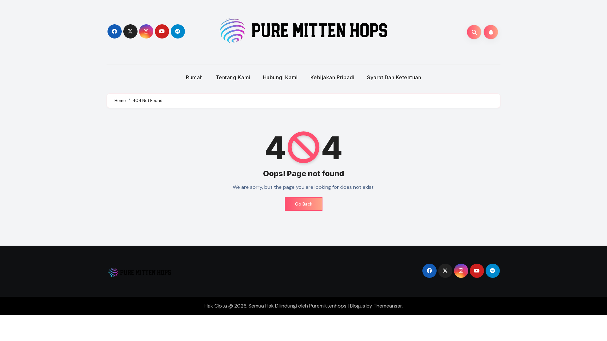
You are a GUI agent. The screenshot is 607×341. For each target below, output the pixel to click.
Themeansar (387, 305)
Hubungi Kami (280, 77)
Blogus (357, 305)
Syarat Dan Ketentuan (394, 77)
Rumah (194, 77)
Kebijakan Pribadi (332, 77)
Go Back (303, 204)
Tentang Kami (233, 77)
